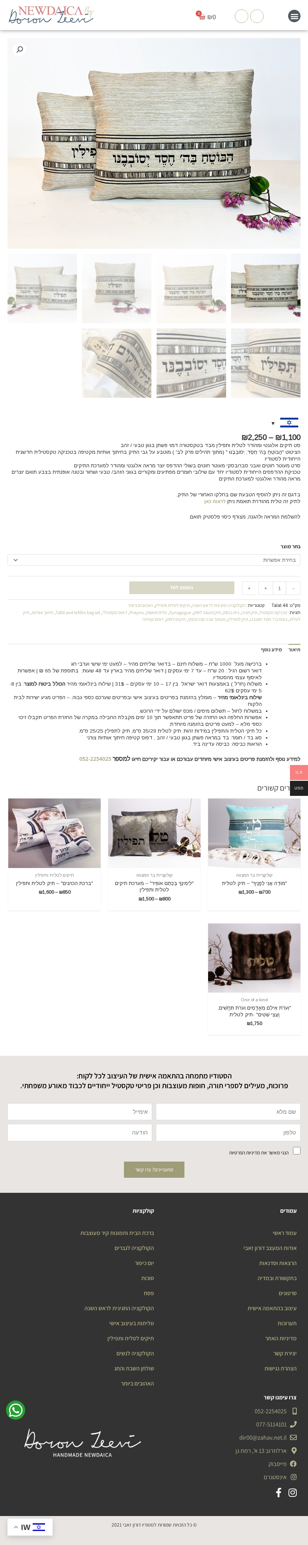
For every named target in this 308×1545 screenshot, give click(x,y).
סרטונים (288, 1293)
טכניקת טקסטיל (273, 612)
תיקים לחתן (176, 619)
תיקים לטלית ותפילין (172, 605)
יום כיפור (144, 1263)
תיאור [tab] (294, 649)
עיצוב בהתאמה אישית (272, 1308)
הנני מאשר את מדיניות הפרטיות (258, 1152)
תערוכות (287, 1323)
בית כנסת (231, 612)
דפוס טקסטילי (115, 612)
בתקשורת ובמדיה (277, 1278)
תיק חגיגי (249, 612)
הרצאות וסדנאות (278, 1263)
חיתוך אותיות (42, 612)
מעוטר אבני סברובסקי (206, 619)
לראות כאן (215, 501)
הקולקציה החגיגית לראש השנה (219, 605)
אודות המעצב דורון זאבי (270, 1248)
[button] (294, 16)
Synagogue (180, 612)
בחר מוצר (290, 546)
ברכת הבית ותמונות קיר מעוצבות (117, 1232)
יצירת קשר (285, 1353)
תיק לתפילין (238, 619)
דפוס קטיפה (153, 619)
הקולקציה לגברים (134, 1248)
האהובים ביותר (140, 605)
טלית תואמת (156, 612)
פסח (149, 1293)
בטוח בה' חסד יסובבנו (268, 619)
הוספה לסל (181, 587)
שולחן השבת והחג (134, 1368)
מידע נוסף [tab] (271, 649)
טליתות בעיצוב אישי (131, 1323)
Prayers (137, 612)
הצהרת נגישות (280, 1368)
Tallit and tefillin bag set (78, 612)
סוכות (147, 1278)
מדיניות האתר (281, 1338)
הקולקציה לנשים (135, 1353)
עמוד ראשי (285, 1232)
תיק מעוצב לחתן (207, 612)
